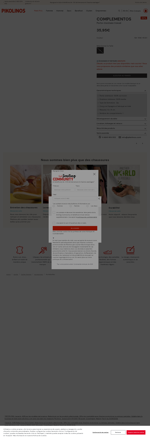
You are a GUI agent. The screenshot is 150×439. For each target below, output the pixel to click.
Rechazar (118, 432)
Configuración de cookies (101, 432)
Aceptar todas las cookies (136, 432)
